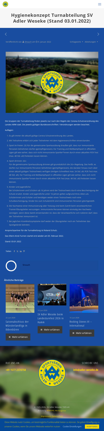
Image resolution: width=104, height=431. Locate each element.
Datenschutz (57, 416)
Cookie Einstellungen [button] (72, 426)
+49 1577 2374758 (16, 370)
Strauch (28, 41)
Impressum (46, 416)
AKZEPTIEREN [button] (92, 426)
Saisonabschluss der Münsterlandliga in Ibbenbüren (17, 325)
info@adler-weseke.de (85, 370)
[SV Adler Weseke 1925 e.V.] (5, 4)
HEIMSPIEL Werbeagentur (56, 410)
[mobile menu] (99, 4)
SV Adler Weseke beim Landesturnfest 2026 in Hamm (51, 318)
